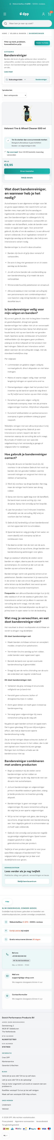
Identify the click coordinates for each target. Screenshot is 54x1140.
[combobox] (27, 23)
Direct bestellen (27, 171)
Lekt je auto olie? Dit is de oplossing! (16, 1080)
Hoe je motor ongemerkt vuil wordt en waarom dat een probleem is (24, 1085)
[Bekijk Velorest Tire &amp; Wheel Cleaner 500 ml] (27, 113)
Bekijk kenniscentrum (27, 881)
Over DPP (6, 1057)
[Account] (43, 14)
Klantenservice (8, 1061)
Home (4, 33)
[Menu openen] (5, 14)
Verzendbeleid (42, 1121)
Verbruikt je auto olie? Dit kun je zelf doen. (19, 1076)
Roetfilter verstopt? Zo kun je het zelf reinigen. (20, 1090)
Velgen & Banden (18, 33)
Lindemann (6, 1105)
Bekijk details (27, 177)
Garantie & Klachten (10, 1065)
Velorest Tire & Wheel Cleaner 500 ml (25, 128)
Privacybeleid (7, 1121)
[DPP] (24, 14)
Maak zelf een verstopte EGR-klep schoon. (19, 1094)
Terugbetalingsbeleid (10, 1125)
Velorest (5, 1109)
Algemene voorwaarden (24, 1121)
